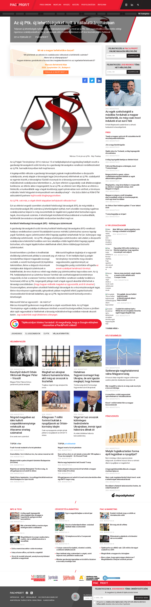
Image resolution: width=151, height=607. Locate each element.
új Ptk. (46, 334)
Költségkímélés (113, 336)
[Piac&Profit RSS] (31, 592)
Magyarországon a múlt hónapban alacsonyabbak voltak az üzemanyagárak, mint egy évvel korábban (121, 197)
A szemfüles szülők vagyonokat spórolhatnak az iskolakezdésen (118, 395)
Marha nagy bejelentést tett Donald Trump (74, 462)
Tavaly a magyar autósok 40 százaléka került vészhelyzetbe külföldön (123, 137)
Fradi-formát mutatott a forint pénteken (26, 448)
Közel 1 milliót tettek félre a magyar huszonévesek (119, 404)
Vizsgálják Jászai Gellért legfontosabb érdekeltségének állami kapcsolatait (126, 297)
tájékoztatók (26, 600)
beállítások (37, 600)
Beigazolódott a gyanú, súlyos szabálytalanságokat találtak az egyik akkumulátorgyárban (120, 176)
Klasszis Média (48, 600)
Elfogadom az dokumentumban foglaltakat (121, 603)
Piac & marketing (108, 509)
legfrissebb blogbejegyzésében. (46, 195)
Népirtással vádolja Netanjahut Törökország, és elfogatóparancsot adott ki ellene (29, 470)
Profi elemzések (88, 5)
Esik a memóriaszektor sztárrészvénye (27, 549)
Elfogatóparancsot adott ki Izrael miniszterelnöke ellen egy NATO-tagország (79, 478)
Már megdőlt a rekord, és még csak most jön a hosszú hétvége (123, 387)
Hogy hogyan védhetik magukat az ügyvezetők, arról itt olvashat (64, 284)
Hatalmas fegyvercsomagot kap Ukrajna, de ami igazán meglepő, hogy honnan (87, 377)
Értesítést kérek (142, 598)
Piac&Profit (41, 37)
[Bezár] (149, 583)
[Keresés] (138, 5)
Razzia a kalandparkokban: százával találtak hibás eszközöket (79, 526)
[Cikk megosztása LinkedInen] (99, 80)
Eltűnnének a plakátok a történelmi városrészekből (123, 537)
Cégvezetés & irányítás (67, 509)
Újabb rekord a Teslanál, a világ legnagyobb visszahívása (122, 152)
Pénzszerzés (112, 416)
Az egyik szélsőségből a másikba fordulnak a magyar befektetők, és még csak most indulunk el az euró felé (123, 116)
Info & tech (16, 509)
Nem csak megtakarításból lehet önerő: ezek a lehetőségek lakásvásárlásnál (123, 478)
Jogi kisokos (16, 334)
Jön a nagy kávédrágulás (115, 145)
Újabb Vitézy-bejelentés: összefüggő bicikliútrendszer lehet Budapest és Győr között (31, 478)
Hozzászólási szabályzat (48, 597)
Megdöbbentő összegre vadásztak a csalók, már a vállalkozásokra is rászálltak (35, 539)
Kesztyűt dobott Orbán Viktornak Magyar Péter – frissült (24, 375)
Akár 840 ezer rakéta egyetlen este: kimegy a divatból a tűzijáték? (126, 230)
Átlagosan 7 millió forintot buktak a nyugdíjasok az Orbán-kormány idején (55, 422)
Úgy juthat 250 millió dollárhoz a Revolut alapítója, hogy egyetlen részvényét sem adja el (126, 250)
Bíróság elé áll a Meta (118, 525)
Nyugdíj (66, 5)
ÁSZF (22, 597)
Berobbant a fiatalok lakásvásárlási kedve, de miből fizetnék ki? (123, 487)
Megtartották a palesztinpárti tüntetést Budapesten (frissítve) (30, 461)
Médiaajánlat (31, 597)
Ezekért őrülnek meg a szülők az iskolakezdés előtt (122, 514)
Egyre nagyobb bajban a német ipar (79, 513)
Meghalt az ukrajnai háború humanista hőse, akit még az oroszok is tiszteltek (56, 377)
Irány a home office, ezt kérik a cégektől (27, 552)
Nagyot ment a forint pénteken (70, 448)
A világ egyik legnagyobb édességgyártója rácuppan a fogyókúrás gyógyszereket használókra (32, 516)
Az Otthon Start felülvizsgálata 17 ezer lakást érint (123, 207)
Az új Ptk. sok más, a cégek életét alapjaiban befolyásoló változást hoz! (43, 200)
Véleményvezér (17, 342)
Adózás (75, 5)
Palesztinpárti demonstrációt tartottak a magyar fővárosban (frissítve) (77, 470)
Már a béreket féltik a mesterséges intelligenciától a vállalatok (34, 526)
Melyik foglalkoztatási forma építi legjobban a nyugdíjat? (122, 453)
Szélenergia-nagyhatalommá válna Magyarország (122, 372)
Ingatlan (57, 5)
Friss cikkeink (45, 5)
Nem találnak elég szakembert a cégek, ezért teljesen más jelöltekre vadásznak (74, 554)
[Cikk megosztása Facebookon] (85, 80)
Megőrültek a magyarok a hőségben (115, 553)
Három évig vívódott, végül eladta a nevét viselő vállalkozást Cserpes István (127, 275)
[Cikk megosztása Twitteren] (92, 80)
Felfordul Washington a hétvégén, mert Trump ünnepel (120, 167)
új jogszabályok (32, 334)
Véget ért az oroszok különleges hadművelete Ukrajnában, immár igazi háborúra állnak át (87, 423)
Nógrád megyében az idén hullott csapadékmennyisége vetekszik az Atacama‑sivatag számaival (22, 425)
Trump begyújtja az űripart (116, 214)
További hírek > (112, 328)
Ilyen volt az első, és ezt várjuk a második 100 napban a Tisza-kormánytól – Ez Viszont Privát (79, 455)
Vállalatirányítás (61, 334)
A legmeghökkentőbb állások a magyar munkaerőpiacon (120, 470)
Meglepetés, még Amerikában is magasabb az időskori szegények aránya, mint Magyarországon (122, 187)
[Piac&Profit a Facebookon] (27, 592)
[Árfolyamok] (132, 5)
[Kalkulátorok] (126, 5)
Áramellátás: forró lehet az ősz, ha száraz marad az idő (32, 454)
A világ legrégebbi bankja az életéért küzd (121, 160)
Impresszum (14, 597)
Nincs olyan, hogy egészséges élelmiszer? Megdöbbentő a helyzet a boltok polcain (118, 558)
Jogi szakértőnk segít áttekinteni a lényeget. (37, 314)
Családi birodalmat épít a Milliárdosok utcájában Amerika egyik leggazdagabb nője (128, 311)
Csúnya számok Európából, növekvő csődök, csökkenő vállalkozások (73, 549)
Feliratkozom (133, 56)
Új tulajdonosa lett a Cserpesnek (78, 536)
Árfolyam (102, 5)
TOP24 (15, 444)
